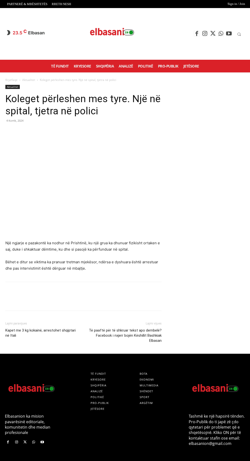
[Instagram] (205, 33)
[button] (239, 34)
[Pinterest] (33, 132)
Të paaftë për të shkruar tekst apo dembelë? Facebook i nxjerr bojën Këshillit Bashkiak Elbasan (125, 335)
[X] (213, 33)
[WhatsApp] (221, 33)
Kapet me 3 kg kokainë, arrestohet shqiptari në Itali (40, 333)
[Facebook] (196, 33)
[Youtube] (229, 33)
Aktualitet (28, 80)
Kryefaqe (11, 80)
